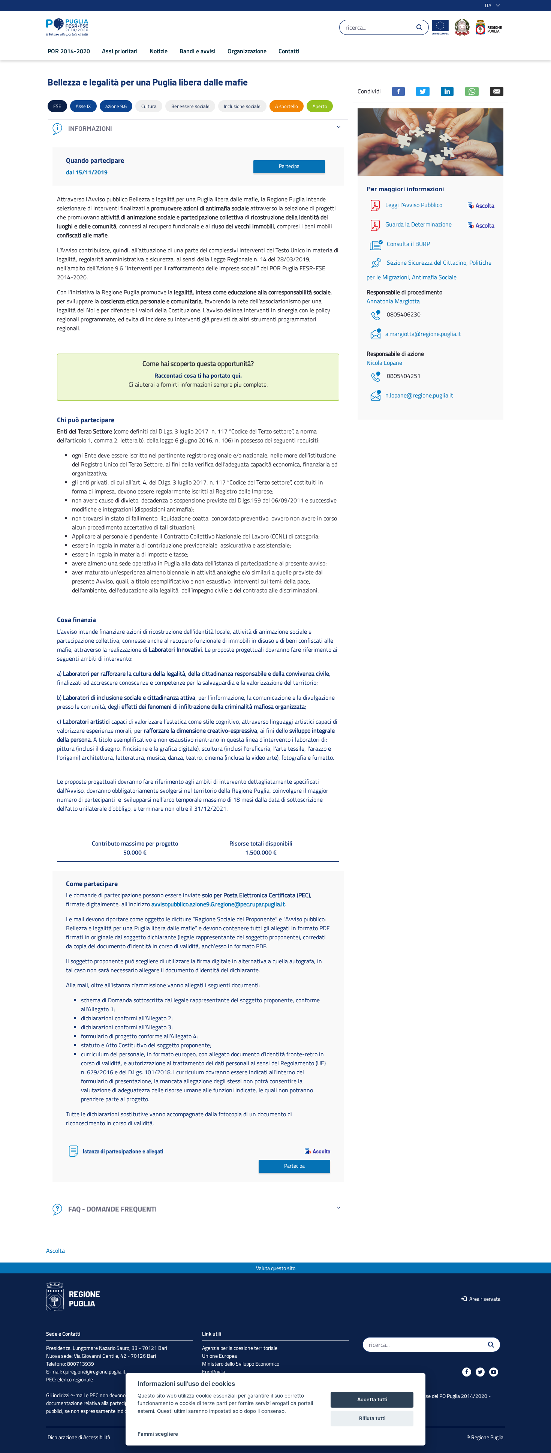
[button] (491, 5)
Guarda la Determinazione (418, 224)
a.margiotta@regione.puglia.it (423, 333)
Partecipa (289, 166)
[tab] (198, 128)
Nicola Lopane (384, 362)
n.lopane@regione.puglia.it (419, 395)
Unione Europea (219, 1356)
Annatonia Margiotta (393, 301)
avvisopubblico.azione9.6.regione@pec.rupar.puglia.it (218, 904)
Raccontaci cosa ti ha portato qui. (198, 375)
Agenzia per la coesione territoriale (239, 1348)
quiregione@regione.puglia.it (94, 1371)
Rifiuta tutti (372, 1418)
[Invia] (419, 27)
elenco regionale (75, 1379)
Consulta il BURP (408, 243)
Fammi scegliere (158, 1434)
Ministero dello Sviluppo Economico (240, 1364)
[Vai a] (68, 27)
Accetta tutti (372, 1399)
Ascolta (321, 1151)
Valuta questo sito (275, 1268)
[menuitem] (68, 50)
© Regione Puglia (485, 1437)
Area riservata (484, 1299)
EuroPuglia (213, 1371)
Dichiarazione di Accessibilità (79, 1437)
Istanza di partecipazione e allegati (123, 1152)
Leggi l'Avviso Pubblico (413, 204)
